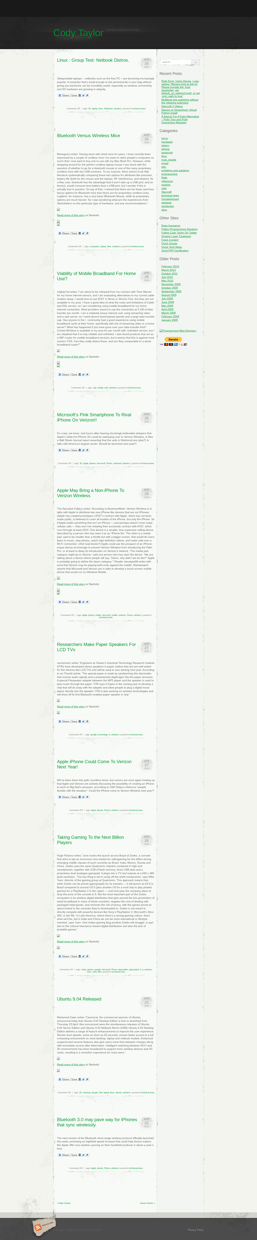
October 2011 (169, 273)
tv (109, 734)
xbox (89, 972)
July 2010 (167, 277)
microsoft (101, 463)
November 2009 (171, 284)
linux (101, 108)
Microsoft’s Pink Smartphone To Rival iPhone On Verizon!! (94, 417)
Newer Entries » (147, 1203)
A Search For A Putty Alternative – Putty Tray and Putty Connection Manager (180, 119)
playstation (123, 969)
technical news (139, 108)
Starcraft (166, 191)
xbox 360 (97, 972)
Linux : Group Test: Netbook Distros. (93, 60)
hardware (167, 141)
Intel (101, 1092)
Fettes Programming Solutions (179, 229)
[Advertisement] (128, 8)
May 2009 (167, 305)
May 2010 (167, 280)
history (165, 145)
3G (89, 108)
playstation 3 (135, 969)
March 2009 (168, 312)
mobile (100, 388)
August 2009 (168, 294)
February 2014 (170, 266)
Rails (164, 177)
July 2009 (167, 298)
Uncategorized (170, 199)
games (90, 969)
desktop (86, 1092)
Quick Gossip (169, 243)
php (163, 166)
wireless (118, 108)
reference (167, 181)
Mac (109, 246)
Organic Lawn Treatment (176, 236)
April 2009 (167, 309)
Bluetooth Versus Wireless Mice (88, 135)
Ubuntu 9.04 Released (79, 998)
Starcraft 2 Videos (172, 106)
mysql (164, 163)
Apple (85, 463)
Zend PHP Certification (175, 250)
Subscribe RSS (44, 1228)
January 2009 (169, 319)
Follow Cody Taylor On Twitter (179, 232)
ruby (164, 188)
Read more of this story (71, 215)
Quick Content (169, 239)
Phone (109, 463)
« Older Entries (64, 1203)
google (94, 734)
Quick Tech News (171, 246)
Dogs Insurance (170, 225)
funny (164, 138)
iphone (93, 463)
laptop (95, 108)
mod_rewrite (168, 159)
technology (103, 734)
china (83, 969)
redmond (117, 463)
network (122, 615)
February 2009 (170, 316)
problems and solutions (175, 170)
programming (169, 174)
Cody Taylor (78, 32)
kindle (98, 615)
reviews (165, 184)
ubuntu (119, 1092)
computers (95, 246)
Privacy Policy (196, 1230)
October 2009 (169, 287)
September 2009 (171, 291)
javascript (167, 152)
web (106, 388)
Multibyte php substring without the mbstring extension (179, 101)
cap (94, 388)
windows (166, 202)
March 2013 (168, 269)
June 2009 (167, 302)
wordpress (167, 206)
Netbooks (108, 108)
